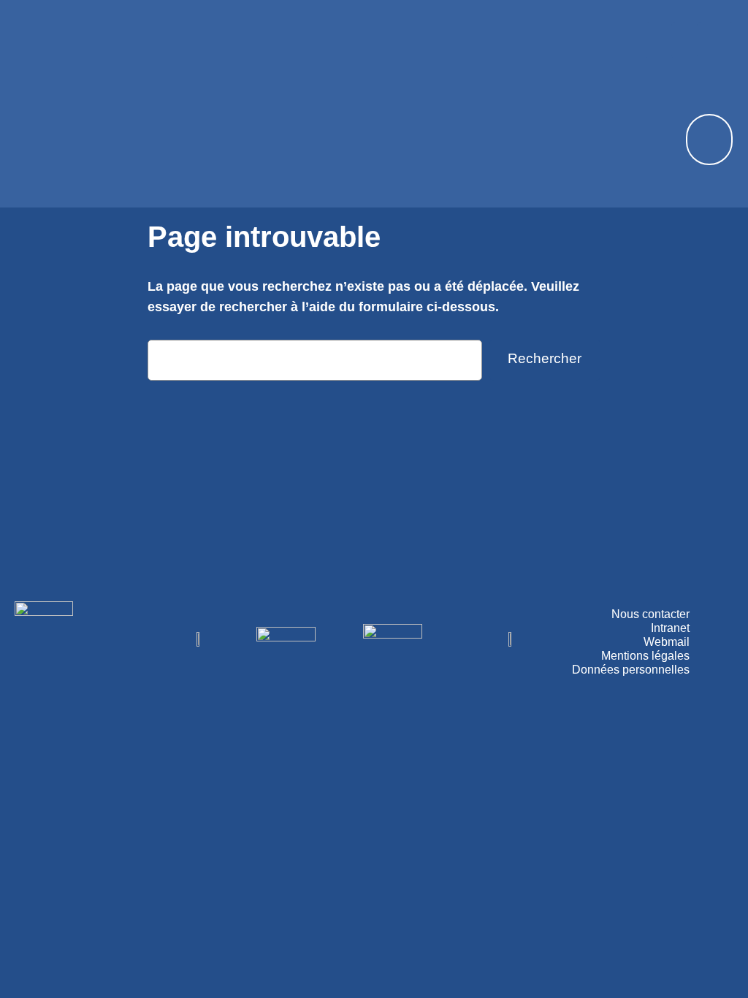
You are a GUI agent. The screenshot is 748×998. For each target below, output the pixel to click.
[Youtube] (689, 40)
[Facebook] (664, 40)
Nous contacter (650, 614)
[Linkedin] (715, 40)
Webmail (667, 642)
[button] (366, 28)
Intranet (670, 628)
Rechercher (544, 358)
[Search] (700, 139)
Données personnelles (631, 669)
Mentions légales (645, 656)
